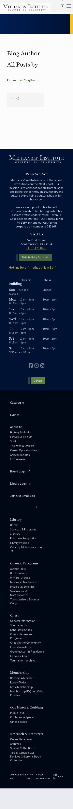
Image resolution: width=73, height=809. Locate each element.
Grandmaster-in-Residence (27, 651)
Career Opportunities (23, 450)
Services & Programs (23, 529)
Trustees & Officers (22, 445)
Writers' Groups (20, 577)
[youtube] (36, 365)
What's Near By (43, 267)
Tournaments (18, 625)
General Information (22, 620)
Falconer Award (19, 656)
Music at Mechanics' (22, 586)
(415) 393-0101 (37, 248)
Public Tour (17, 712)
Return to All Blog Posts (22, 80)
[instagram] (42, 365)
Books (14, 525)
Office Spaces (18, 721)
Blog (15, 98)
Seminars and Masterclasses (19, 593)
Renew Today (18, 682)
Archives (15, 743)
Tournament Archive (22, 660)
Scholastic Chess (21, 629)
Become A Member (22, 678)
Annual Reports (20, 454)
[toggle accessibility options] (62, 6)
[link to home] (25, 7)
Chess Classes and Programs (21, 636)
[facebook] (31, 365)
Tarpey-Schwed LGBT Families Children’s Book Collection (25, 756)
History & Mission (21, 432)
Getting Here (17, 267)
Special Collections (22, 748)
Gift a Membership (21, 687)
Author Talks (18, 568)
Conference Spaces (22, 717)
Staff (13, 441)
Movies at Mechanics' (23, 582)
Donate (38, 380)
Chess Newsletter (21, 647)
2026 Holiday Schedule (35, 257)
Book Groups (18, 573)
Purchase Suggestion (23, 538)
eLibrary (15, 534)
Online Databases (21, 739)
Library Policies (19, 542)
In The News (17, 459)
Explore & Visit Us (21, 436)
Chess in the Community (25, 642)
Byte (60, 776)
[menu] (69, 6)
